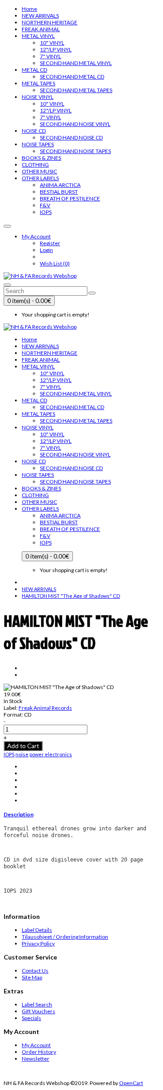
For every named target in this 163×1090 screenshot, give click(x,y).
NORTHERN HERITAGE (49, 22)
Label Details (37, 930)
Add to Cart (23, 746)
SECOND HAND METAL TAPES (76, 90)
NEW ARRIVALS (40, 15)
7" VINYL (50, 56)
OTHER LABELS (40, 178)
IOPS (46, 212)
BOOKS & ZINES (41, 157)
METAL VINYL (38, 36)
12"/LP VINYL (56, 49)
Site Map (32, 977)
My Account (36, 1045)
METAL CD (34, 69)
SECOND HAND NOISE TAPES (75, 151)
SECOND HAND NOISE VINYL (75, 124)
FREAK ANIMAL (41, 29)
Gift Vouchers (38, 1011)
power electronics (50, 754)
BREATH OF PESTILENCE (70, 198)
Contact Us (35, 970)
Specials (31, 1018)
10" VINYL (52, 42)
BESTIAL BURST (59, 191)
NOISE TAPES (38, 144)
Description (19, 814)
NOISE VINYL (37, 96)
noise (22, 754)
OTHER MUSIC (39, 171)
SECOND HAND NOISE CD (71, 137)
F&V (45, 205)
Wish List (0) (55, 263)
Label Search (37, 1004)
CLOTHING (35, 164)
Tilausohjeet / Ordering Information (65, 936)
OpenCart (131, 1083)
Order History (39, 1051)
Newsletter (35, 1058)
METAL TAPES (38, 83)
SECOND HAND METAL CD (72, 76)
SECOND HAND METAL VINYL (76, 63)
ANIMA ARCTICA (60, 185)
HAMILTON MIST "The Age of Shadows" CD (71, 596)
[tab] (81, 814)
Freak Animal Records (45, 707)
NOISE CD (34, 130)
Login (46, 250)
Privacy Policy (38, 943)
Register (50, 243)
